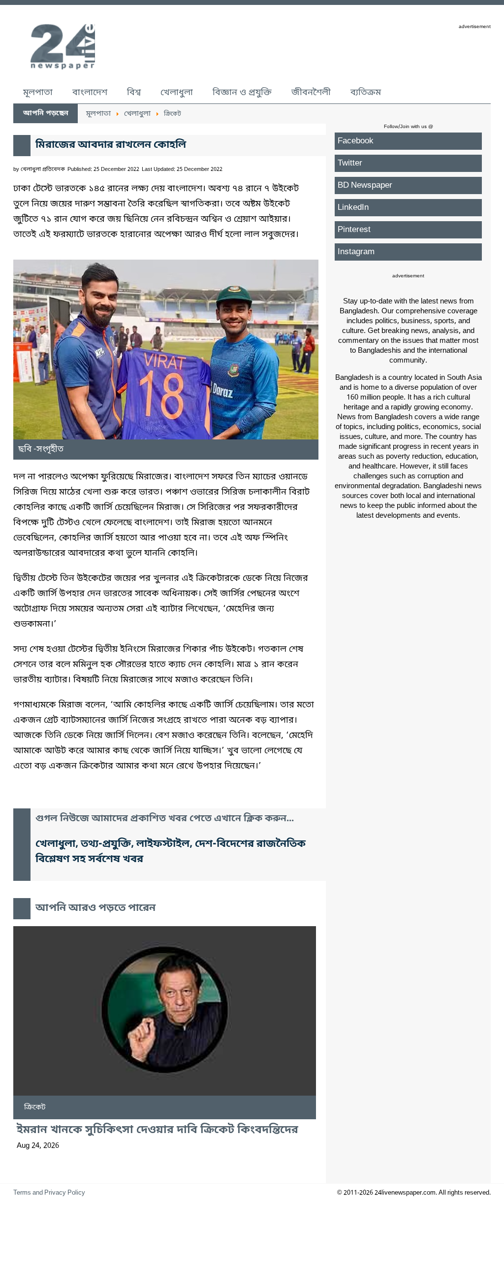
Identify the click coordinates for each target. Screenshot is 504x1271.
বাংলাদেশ (89, 93)
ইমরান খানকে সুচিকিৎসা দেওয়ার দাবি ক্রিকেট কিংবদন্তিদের (157, 1130)
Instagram (356, 252)
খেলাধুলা (176, 93)
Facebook (356, 141)
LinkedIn (353, 207)
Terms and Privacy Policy (49, 1193)
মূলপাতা (38, 93)
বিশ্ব (134, 93)
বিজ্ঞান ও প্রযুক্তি (242, 93)
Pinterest (354, 229)
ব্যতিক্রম (365, 93)
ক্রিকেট (35, 1107)
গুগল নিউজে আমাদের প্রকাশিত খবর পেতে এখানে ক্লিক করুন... (164, 819)
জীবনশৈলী (311, 93)
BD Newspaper (365, 185)
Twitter (350, 163)
